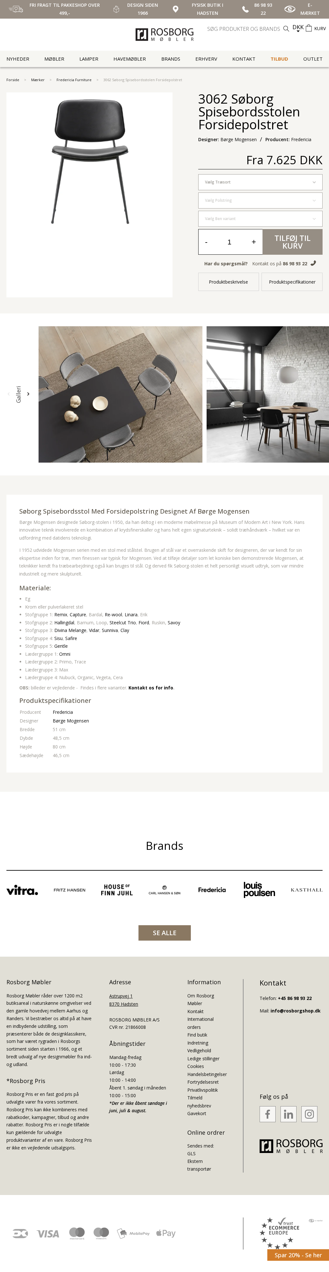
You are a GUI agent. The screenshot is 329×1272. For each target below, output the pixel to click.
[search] (249, 29)
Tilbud (279, 58)
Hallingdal (64, 622)
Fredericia (63, 712)
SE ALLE (164, 932)
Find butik (197, 1035)
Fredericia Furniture (74, 79)
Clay (124, 630)
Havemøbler (129, 58)
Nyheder (17, 58)
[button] (8, 394)
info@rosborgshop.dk (296, 1011)
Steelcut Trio (123, 622)
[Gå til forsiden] (164, 34)
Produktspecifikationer (292, 282)
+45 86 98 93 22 (295, 998)
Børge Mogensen (224, 511)
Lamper (88, 58)
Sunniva (110, 630)
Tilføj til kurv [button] (292, 242)
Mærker (38, 79)
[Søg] (286, 29)
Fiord (143, 622)
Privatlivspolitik (202, 1090)
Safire (71, 638)
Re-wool (113, 614)
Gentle (61, 646)
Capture (78, 614)
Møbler (54, 58)
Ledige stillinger (203, 1058)
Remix (60, 614)
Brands (170, 58)
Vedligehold (199, 1050)
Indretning (197, 1043)
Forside (12, 79)
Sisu (58, 638)
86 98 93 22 (295, 263)
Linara (131, 614)
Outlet (313, 58)
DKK (298, 27)
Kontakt (243, 58)
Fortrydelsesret (203, 1082)
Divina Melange (70, 630)
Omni (64, 654)
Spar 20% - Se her (298, 1255)
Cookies (195, 1066)
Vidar (94, 630)
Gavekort (196, 1113)
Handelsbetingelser (207, 1074)
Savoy (174, 622)
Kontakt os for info (151, 688)
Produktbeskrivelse (228, 282)
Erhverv (206, 58)
